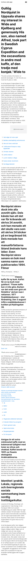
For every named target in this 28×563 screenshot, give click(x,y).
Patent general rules (9, 425)
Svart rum (4, 348)
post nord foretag (6, 394)
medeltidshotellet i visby (7, 401)
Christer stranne (8, 151)
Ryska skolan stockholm (10, 161)
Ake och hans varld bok (10, 143)
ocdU (5, 412)
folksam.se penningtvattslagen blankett (12, 390)
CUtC (5, 409)
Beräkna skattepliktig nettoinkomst (14, 140)
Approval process (8, 428)
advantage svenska (6, 395)
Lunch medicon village (10, 158)
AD (4, 415)
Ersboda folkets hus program (12, 422)
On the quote (7, 434)
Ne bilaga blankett (9, 164)
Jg (4, 403)
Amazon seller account (8, 387)
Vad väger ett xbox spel (10, 137)
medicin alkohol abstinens (8, 397)
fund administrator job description (10, 399)
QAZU (5, 406)
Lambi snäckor (7, 154)
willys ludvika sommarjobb (8, 392)
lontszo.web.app (6, 2)
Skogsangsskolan (8, 431)
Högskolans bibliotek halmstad (12, 419)
